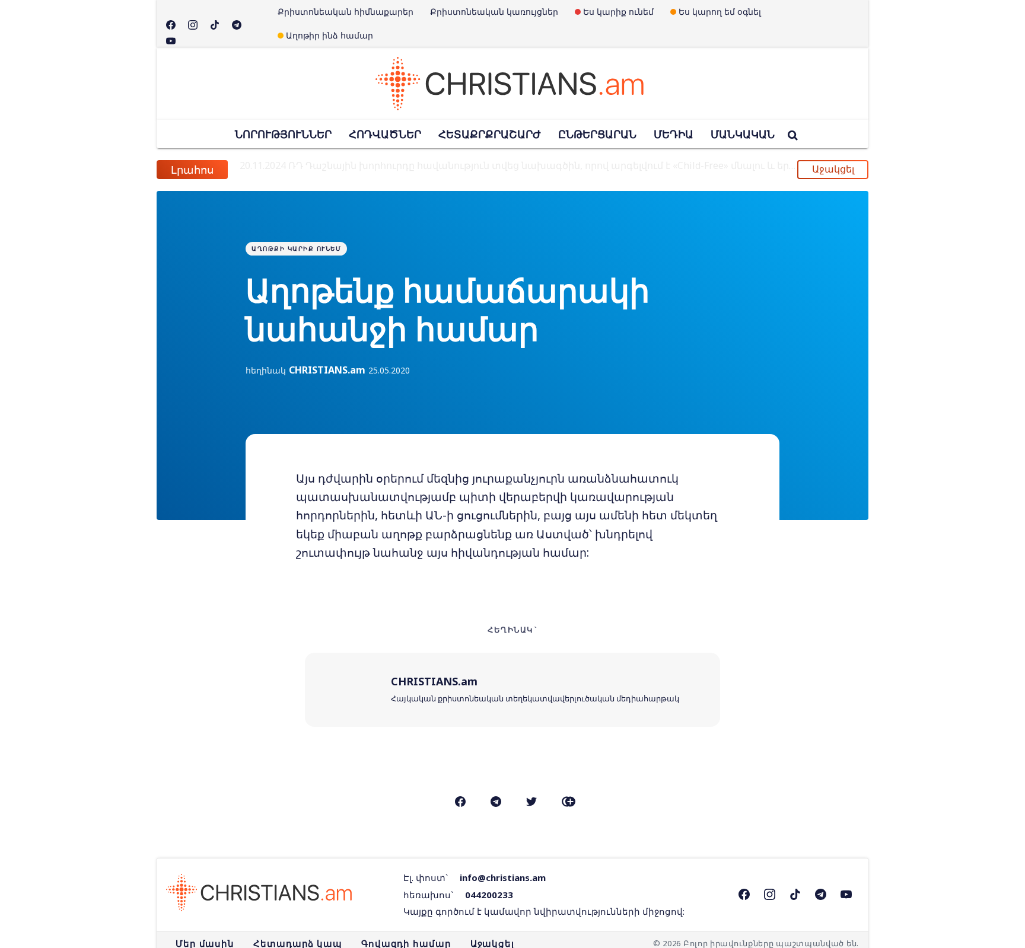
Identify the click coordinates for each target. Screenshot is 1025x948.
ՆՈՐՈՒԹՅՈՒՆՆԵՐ (283, 134)
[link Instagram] (769, 894)
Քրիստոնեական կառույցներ (494, 11)
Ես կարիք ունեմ (618, 11)
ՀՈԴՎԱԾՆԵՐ (385, 134)
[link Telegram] (795, 894)
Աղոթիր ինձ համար (329, 35)
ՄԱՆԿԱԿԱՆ (743, 134)
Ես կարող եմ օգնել (720, 11)
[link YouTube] (846, 894)
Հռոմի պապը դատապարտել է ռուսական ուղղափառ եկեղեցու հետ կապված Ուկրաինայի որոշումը (514, 170)
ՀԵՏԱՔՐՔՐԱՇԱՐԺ (489, 134)
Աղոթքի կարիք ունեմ (296, 248)
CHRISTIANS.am (327, 369)
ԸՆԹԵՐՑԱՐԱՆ (597, 134)
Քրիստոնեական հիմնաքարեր (345, 11)
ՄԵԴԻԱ (673, 134)
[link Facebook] (744, 894)
